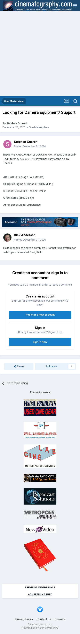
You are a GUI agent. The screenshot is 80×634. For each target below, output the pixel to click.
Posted (30, 146)
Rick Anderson (24, 235)
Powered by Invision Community (40, 628)
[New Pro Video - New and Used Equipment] (40, 528)
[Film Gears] (40, 429)
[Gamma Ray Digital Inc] (40, 477)
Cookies (60, 619)
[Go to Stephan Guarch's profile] (7, 144)
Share (20, 366)
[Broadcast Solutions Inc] (40, 496)
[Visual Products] (40, 407)
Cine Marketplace (39, 127)
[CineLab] (40, 455)
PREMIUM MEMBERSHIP (40, 587)
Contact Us (44, 619)
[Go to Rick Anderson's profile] (7, 237)
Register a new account (40, 314)
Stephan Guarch (16, 123)
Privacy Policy (24, 619)
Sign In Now (40, 342)
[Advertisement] (40, 54)
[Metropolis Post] (40, 514)
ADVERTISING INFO (40, 594)
